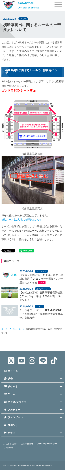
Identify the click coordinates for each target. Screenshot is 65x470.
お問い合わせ (27, 443)
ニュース (17, 329)
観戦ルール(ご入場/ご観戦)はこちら (21, 219)
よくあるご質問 (10, 443)
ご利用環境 (8, 447)
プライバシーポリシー (47, 443)
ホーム (4, 329)
